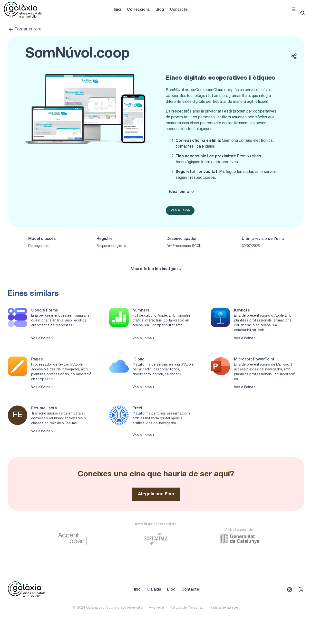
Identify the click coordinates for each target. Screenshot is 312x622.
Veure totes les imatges (154, 269)
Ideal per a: (179, 192)
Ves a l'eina (180, 210)
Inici (117, 9)
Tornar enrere (28, 29)
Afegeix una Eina (156, 494)
